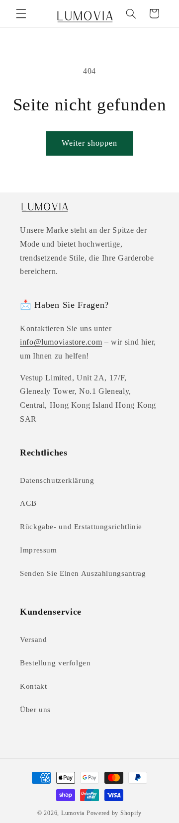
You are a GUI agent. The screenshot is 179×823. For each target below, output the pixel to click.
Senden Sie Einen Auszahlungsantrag (83, 573)
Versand (33, 639)
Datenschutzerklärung (57, 480)
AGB (28, 503)
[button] (20, 13)
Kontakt (33, 686)
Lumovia (73, 813)
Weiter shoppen (90, 143)
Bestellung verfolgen (55, 663)
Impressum (38, 550)
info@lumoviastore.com (61, 342)
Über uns (35, 710)
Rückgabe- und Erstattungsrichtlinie (81, 527)
